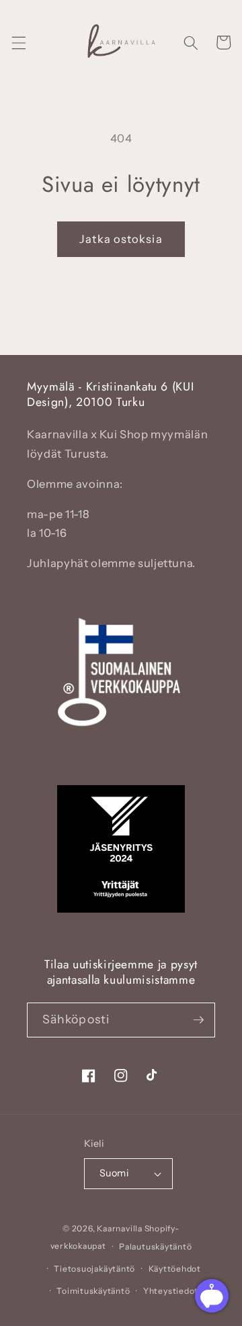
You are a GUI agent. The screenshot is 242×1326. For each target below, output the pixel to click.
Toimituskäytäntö (93, 1291)
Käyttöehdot (175, 1269)
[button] (18, 42)
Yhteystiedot (170, 1291)
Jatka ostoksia (120, 239)
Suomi (113, 1173)
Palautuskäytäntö (155, 1246)
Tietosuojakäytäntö (94, 1269)
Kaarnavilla (119, 1228)
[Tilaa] (198, 1020)
